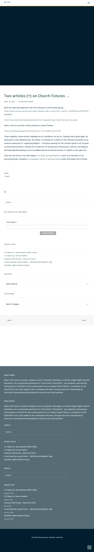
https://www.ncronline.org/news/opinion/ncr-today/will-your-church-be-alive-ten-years (40, 120)
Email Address (12, 222)
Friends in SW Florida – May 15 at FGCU (20, 259)
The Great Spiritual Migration (49, 155)
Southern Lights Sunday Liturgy (16, 265)
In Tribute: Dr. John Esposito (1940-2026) (20, 252)
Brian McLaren (27, 102)
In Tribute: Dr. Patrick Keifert (15, 255)
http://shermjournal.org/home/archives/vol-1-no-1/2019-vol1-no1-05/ (32, 131)
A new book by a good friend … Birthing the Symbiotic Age (28, 262)
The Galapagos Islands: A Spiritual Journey (44, 159)
